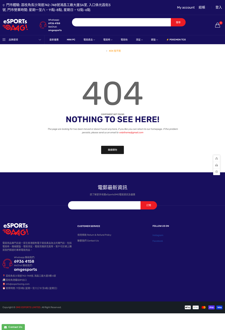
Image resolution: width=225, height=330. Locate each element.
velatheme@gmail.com (131, 132)
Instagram (158, 235)
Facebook (158, 241)
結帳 (202, 7)
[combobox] (121, 22)
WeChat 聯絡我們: (23, 265)
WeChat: (52, 26)
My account (186, 7)
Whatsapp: (53, 19)
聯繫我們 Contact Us (88, 240)
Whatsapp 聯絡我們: (24, 257)
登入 (218, 7)
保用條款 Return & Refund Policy (94, 235)
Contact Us (14, 327)
